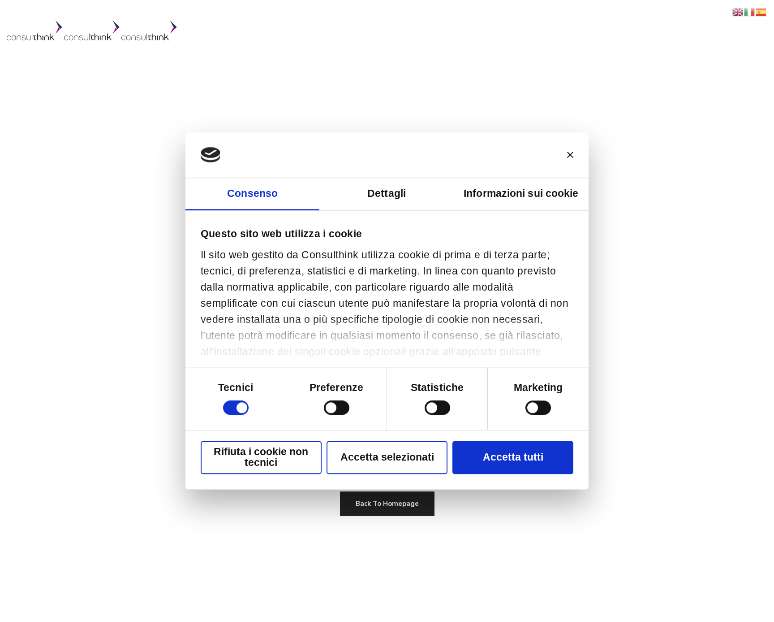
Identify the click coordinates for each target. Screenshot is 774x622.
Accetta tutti (513, 457)
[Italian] (750, 11)
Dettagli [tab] (386, 193)
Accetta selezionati (387, 457)
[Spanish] (761, 11)
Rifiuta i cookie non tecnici (261, 457)
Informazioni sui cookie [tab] (521, 193)
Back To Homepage (387, 503)
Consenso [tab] (252, 193)
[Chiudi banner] (570, 155)
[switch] (336, 408)
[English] (738, 11)
